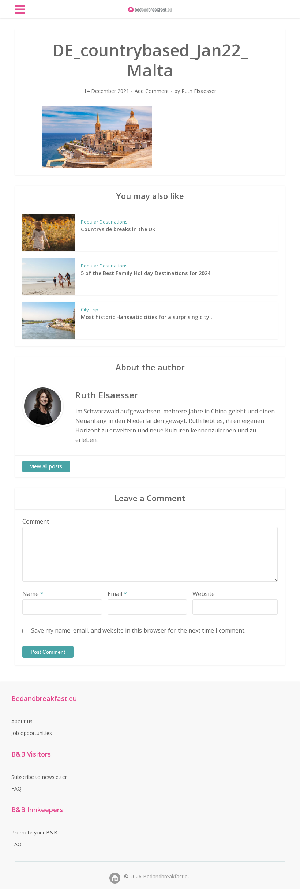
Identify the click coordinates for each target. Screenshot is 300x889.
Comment (35, 521)
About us (22, 721)
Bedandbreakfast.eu (167, 876)
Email (117, 594)
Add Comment (152, 91)
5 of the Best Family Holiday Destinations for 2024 (145, 273)
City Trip (89, 309)
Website (203, 594)
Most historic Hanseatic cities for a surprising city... (147, 317)
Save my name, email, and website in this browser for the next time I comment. (138, 630)
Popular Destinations (104, 221)
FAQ (16, 788)
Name (33, 594)
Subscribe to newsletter (39, 776)
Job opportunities (31, 732)
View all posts (46, 466)
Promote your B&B (34, 832)
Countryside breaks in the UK (118, 229)
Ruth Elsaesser (198, 91)
